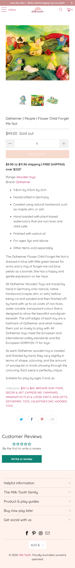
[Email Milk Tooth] (48, 533)
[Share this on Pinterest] (42, 419)
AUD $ (35, 545)
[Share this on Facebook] (32, 419)
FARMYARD (50, 392)
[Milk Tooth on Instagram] (41, 533)
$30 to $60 (28, 388)
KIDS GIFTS (60, 397)
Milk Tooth (25, 555)
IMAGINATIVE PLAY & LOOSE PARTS (28, 397)
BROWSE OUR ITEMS (49, 388)
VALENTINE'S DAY (42, 401)
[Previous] (9, 57)
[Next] (66, 57)
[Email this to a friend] (52, 419)
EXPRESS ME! (33, 392)
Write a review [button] (21, 459)
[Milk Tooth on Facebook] (27, 533)
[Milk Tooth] (37, 9)
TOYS (25, 401)
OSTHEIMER (13, 401)
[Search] (60, 9)
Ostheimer (23, 182)
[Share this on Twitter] (21, 419)
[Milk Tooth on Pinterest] (34, 533)
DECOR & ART (15, 392)
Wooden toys (26, 177)
